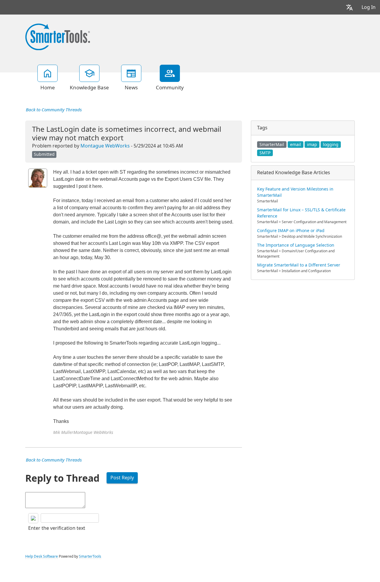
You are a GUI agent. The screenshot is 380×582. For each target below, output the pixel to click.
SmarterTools (90, 556)
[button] (349, 7)
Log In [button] (369, 7)
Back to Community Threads (54, 109)
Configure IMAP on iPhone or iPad (290, 230)
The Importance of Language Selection (295, 245)
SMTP (264, 152)
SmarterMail (271, 144)
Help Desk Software (41, 556)
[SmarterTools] (57, 36)
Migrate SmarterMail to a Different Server (298, 265)
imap (312, 144)
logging (330, 144)
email (295, 144)
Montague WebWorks (105, 146)
